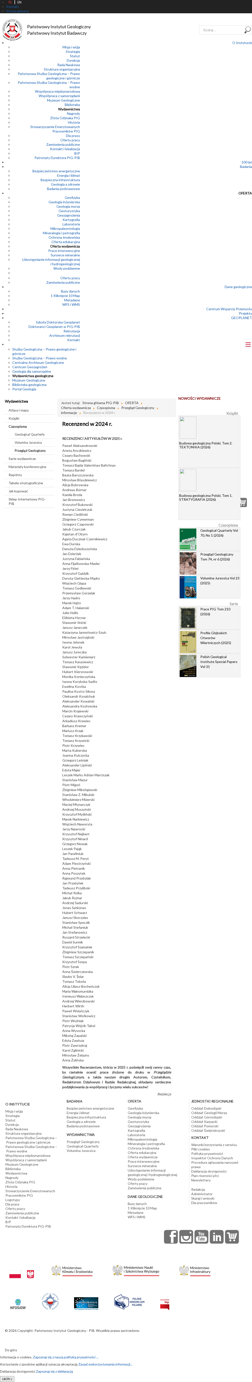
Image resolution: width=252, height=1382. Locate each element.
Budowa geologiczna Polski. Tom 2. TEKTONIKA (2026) (205, 445)
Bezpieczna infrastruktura (60, 180)
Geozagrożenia (68, 215)
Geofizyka (72, 197)
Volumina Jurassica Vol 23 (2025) (219, 580)
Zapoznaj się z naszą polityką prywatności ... (65, 1357)
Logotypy (12, 1200)
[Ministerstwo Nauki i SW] (136, 1269)
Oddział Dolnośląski (206, 1108)
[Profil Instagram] (186, 1237)
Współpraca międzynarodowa (57, 91)
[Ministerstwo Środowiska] (72, 1269)
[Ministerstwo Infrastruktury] (195, 1269)
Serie (234, 604)
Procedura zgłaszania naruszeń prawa (214, 1164)
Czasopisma (18, 426)
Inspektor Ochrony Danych (212, 1158)
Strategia (73, 51)
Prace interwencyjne (64, 251)
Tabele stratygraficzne (26, 483)
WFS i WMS (71, 304)
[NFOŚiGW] (18, 1301)
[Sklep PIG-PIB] (232, 1237)
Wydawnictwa (69, 109)
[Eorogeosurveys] (86, 1301)
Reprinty (15, 475)
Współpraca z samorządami (59, 96)
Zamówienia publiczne (63, 144)
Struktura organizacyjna (62, 69)
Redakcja (198, 1189)
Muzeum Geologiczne (63, 100)
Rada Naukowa (68, 65)
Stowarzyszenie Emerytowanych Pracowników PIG (55, 129)
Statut (75, 56)
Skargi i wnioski (202, 1198)
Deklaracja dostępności (208, 1171)
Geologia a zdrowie (65, 184)
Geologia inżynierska (64, 202)
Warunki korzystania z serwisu (214, 1145)
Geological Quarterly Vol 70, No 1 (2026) (219, 532)
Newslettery (201, 1180)
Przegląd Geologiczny (30, 451)
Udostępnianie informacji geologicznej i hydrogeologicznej (51, 261)
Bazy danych (70, 291)
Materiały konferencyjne (27, 467)
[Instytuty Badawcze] (50, 1301)
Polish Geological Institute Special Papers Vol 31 (218, 662)
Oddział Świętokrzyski (208, 1130)
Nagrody (73, 113)
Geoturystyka (69, 211)
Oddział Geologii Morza (209, 1113)
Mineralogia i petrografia (61, 233)
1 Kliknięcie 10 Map (65, 296)
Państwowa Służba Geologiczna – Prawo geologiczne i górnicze (49, 76)
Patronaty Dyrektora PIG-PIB (57, 158)
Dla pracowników (204, 1203)
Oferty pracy (70, 140)
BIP (77, 153)
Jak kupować (18, 491)
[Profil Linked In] (217, 1237)
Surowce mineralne (65, 255)
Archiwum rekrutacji (64, 335)
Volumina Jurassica (28, 442)
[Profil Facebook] (171, 1237)
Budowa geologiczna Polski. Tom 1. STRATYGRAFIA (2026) (205, 497)
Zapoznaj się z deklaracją (54, 1371)
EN (19, 2)
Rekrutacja (71, 331)
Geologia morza (68, 206)
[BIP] (164, 1301)
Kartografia (71, 220)
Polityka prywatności (207, 1153)
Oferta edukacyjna (65, 242)
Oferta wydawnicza (65, 246)
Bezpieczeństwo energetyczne (56, 171)
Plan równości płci (205, 1176)
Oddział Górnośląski (206, 1117)
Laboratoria (71, 224)
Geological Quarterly (30, 434)
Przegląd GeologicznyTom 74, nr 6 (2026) (216, 556)
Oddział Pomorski (204, 1126)
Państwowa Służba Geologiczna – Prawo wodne (31, 1149)
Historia (74, 122)
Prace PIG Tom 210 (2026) (215, 611)
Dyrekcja (73, 60)
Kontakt (73, 340)
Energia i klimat (68, 175)
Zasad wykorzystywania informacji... (105, 1364)
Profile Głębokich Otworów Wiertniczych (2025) (215, 638)
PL (10, 2)
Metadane (72, 300)
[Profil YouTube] (201, 1237)
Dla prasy (73, 135)
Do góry (11, 1350)
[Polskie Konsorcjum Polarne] (129, 1301)
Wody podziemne (66, 268)
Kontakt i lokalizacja (65, 149)
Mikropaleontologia (65, 228)
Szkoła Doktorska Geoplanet (58, 322)
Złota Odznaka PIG (65, 118)
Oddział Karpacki (204, 1121)
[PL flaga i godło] (21, 1269)
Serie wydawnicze (22, 458)
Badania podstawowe (63, 189)
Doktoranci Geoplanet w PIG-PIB (54, 326)
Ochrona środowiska (64, 237)
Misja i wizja (71, 47)
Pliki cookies (200, 1149)
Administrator (202, 1194)
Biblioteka (72, 105)
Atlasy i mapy (19, 410)
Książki (14, 418)
